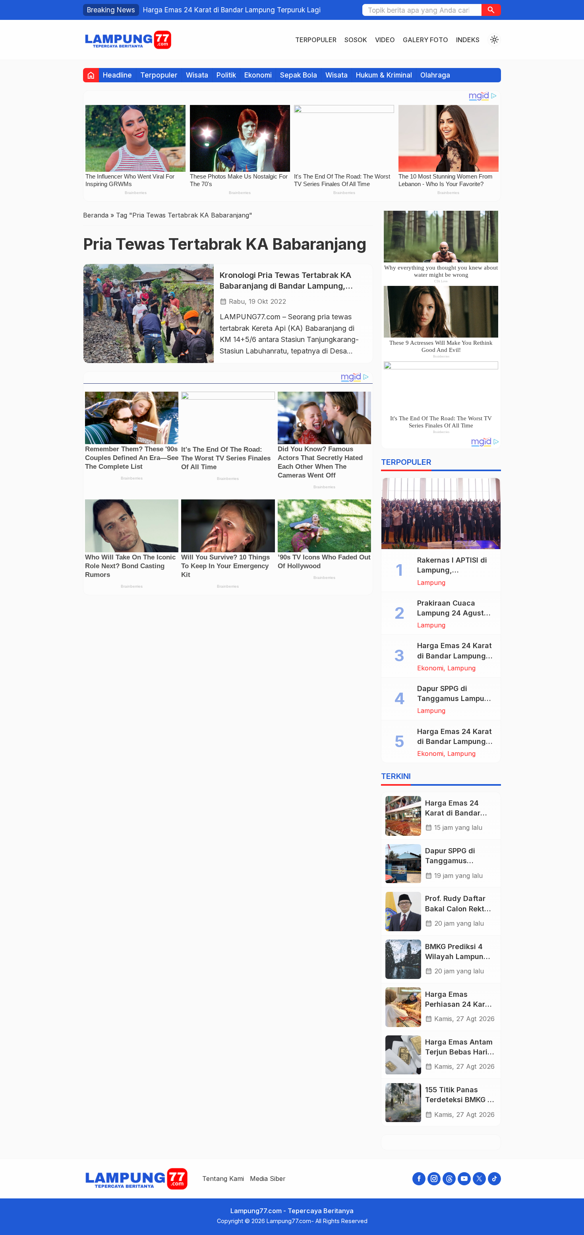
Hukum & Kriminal (384, 75)
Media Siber (268, 1179)
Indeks (468, 40)
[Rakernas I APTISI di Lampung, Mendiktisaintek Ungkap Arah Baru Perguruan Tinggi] (441, 514)
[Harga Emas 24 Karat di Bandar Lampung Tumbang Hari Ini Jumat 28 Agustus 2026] (403, 815)
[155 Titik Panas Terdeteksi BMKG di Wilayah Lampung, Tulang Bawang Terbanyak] (403, 1102)
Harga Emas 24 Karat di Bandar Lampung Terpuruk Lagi (232, 10)
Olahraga (435, 75)
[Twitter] (479, 1178)
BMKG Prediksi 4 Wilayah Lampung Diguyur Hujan (456, 956)
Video (385, 40)
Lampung (431, 582)
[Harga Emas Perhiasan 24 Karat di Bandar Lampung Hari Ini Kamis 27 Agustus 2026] (403, 1007)
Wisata (197, 75)
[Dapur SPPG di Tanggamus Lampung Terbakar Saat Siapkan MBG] (403, 864)
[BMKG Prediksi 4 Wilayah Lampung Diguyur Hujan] (403, 959)
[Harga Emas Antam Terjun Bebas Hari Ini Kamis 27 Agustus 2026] (403, 1055)
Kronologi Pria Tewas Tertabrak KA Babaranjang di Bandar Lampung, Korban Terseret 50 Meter (285, 285)
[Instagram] (434, 1178)
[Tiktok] (494, 1178)
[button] (491, 10)
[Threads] (449, 1178)
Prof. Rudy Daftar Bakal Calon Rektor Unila (458, 909)
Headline (117, 75)
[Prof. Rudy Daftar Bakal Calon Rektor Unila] (403, 911)
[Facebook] (418, 1178)
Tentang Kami (223, 1179)
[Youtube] (464, 1178)
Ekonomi (258, 75)
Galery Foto (425, 40)
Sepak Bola (298, 75)
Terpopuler (315, 40)
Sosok (355, 40)
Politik (226, 75)
